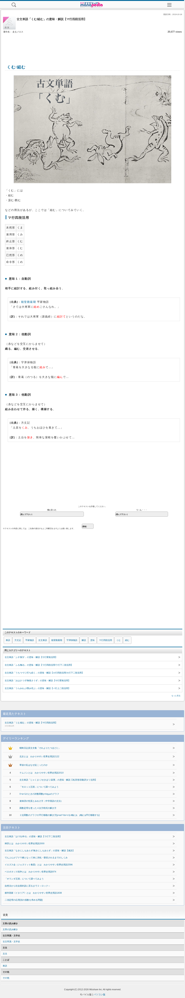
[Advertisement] (92, 45)
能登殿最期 (28, 301)
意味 (92, 640)
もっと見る (175, 696)
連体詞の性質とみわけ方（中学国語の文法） (41, 801)
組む (127, 640)
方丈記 (17, 640)
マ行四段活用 (105, 640)
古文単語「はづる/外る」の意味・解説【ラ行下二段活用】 (33, 836)
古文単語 (42, 640)
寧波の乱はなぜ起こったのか (34, 765)
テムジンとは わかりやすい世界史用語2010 (42, 773)
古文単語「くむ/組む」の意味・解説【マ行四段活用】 (31, 724)
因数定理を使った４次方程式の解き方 (38, 808)
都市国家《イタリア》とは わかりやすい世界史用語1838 (33, 893)
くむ (118, 640)
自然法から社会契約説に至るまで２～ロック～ (27, 886)
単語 (8, 640)
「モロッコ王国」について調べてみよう (39, 787)
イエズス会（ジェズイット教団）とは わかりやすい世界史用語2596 (39, 864)
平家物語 (29, 640)
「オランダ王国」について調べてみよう (24, 879)
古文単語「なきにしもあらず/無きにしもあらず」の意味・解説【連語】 (40, 850)
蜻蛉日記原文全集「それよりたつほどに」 (40, 748)
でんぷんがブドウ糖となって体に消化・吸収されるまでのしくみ (36, 857)
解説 (84, 640)
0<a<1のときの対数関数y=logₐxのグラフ (39, 794)
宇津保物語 (71, 640)
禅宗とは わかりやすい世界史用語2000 (24, 843)
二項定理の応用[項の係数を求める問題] (24, 900)
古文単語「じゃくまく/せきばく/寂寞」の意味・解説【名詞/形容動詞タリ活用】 (58, 780)
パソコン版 (99, 994)
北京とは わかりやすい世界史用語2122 (39, 756)
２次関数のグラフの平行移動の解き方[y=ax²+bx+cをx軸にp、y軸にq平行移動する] (60, 815)
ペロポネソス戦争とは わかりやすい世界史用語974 (30, 871)
